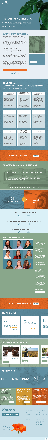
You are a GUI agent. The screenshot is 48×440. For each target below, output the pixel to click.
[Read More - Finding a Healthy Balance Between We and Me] (30, 352)
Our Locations (36, 1)
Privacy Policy (3, 434)
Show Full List (36, 187)
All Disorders (29, 416)
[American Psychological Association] (15, 381)
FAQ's (27, 408)
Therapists (28, 412)
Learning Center (39, 3)
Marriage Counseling (41, 419)
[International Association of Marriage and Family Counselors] (25, 381)
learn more (33, 62)
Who (9, 15)
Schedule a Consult (10, 414)
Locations (38, 412)
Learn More (36, 155)
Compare (28, 419)
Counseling (5, 15)
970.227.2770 (44, 1)
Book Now (36, 303)
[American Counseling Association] (4, 381)
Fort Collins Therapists (41, 414)
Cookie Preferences (26, 434)
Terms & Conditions (11, 434)
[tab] (10, 187)
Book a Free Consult (40, 410)
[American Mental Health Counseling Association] (35, 381)
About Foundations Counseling (40, 422)
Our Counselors (31, 3)
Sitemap (19, 434)
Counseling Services (30, 410)
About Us (45, 3)
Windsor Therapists (40, 416)
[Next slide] (46, 175)
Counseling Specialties (22, 3)
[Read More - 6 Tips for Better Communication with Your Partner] (11, 352)
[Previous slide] (1, 175)
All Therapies (29, 414)
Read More (6, 361)
